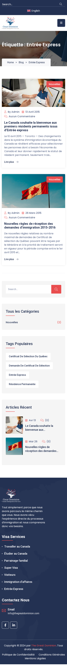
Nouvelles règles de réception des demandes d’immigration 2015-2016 (29, 225)
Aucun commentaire (21, 116)
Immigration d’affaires (18, 581)
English (35, 11)
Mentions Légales (35, 658)
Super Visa (11, 567)
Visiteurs (9, 574)
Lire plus (9, 161)
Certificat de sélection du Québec (28, 356)
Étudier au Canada (15, 553)
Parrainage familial (16, 560)
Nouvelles (54, 84)
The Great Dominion (43, 645)
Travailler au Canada (17, 546)
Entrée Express (17, 374)
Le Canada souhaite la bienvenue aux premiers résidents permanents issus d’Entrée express (30, 126)
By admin (13, 112)
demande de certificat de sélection (29, 365)
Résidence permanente (22, 384)
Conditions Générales (52, 654)
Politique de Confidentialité (18, 654)
